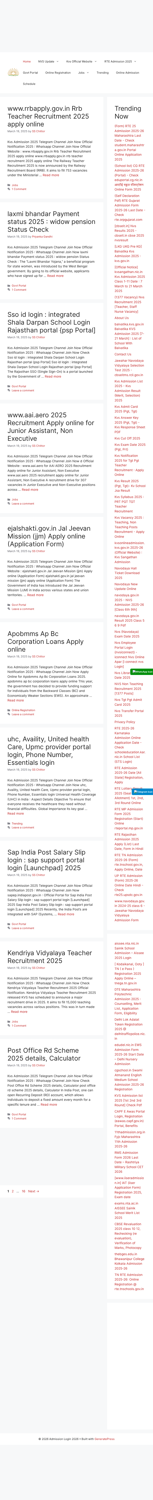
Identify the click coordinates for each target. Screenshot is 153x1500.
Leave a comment (23, 390)
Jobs (81, 72)
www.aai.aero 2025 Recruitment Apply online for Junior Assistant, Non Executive (50, 426)
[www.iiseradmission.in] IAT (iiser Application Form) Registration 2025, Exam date (129, 1187)
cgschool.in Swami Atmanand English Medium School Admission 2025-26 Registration (129, 1079)
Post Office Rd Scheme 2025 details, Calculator (44, 1054)
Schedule (29, 84)
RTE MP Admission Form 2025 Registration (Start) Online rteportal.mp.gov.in (129, 818)
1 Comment (19, 189)
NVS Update (46, 61)
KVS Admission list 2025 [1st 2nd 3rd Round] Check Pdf (129, 1100)
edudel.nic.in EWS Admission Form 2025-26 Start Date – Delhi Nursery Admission (129, 1054)
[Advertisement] (76, 26)
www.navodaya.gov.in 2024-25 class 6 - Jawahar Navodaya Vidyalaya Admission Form (130, 910)
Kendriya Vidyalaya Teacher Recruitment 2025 (49, 957)
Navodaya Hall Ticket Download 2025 (127, 573)
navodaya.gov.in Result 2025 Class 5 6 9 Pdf (129, 620)
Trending (103, 72)
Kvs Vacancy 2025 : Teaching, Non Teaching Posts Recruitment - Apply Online (129, 527)
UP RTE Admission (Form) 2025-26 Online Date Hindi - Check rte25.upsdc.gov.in (129, 885)
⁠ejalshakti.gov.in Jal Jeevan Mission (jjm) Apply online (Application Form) (48, 536)
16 (24, 1191)
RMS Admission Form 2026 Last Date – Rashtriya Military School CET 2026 (129, 1162)
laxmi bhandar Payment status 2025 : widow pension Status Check (51, 221)
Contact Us (123, 354)
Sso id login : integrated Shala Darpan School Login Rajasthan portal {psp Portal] (51, 322)
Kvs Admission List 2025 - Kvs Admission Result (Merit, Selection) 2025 (129, 390)
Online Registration (58, 72)
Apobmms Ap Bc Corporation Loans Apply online (45, 641)
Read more (51, 175)
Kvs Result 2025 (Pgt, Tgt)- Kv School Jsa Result (130, 485)
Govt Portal (30, 72)
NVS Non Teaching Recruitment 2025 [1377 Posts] (129, 688)
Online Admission (127, 72)
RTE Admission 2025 (118, 61)
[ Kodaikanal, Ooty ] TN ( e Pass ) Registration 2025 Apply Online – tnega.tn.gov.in (129, 973)
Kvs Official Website (79, 61)
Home (27, 61)
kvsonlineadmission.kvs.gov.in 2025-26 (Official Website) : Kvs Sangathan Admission (130, 552)
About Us (122, 318)
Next (33, 1191)
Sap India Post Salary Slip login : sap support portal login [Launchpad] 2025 (46, 860)
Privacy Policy (125, 722)
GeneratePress (105, 1439)
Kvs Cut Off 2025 (127, 438)
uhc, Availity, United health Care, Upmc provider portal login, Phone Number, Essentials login (49, 750)
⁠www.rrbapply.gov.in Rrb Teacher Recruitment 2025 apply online (48, 116)
